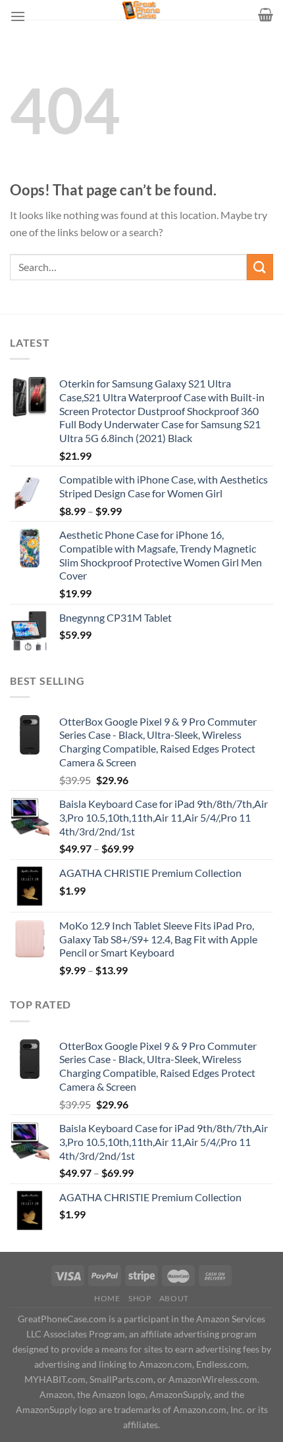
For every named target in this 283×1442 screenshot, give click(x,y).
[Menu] (18, 16)
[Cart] (265, 14)
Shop (139, 1298)
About (174, 1298)
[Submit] (260, 267)
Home (107, 1298)
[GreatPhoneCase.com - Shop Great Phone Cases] (141, 10)
